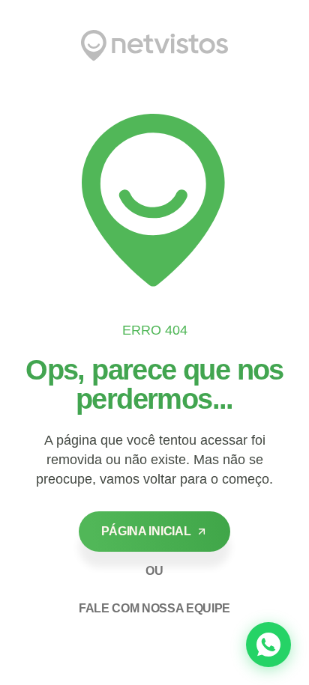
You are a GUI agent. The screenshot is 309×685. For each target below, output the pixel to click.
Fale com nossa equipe (154, 608)
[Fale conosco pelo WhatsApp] (268, 644)
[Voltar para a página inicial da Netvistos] (154, 45)
